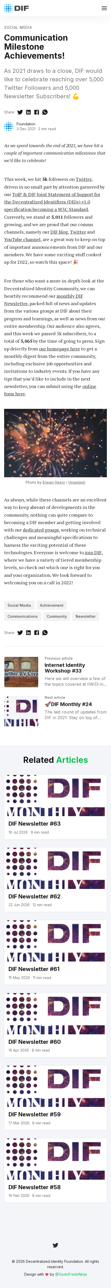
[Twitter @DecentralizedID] (55, 1245)
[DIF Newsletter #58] (55, 1171)
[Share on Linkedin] (28, 112)
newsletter (86, 616)
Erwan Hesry (54, 482)
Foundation (26, 124)
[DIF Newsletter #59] (55, 1098)
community (57, 616)
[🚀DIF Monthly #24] (21, 711)
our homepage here (59, 349)
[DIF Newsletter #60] (55, 1025)
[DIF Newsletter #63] (55, 807)
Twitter (83, 179)
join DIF (93, 552)
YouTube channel (22, 239)
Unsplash (76, 482)
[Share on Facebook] (37, 112)
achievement (52, 605)
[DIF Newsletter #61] (55, 952)
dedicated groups (41, 530)
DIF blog (59, 232)
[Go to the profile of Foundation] (8, 126)
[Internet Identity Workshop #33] (21, 672)
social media (18, 27)
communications (22, 616)
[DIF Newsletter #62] (55, 880)
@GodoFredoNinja (71, 1274)
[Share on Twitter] (20, 112)
